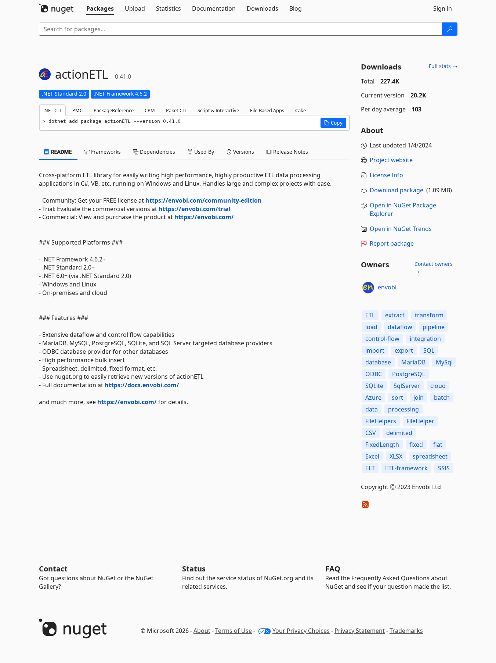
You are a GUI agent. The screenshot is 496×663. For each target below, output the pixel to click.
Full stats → (443, 66)
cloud (438, 386)
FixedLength (382, 445)
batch (442, 397)
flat (437, 445)
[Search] (449, 29)
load (371, 327)
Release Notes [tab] (290, 151)
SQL (428, 350)
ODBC (373, 374)
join (418, 397)
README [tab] (61, 151)
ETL (370, 315)
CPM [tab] (150, 110)
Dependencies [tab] (156, 151)
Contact (53, 569)
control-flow (382, 339)
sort (397, 397)
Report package (392, 243)
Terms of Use (233, 631)
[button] (333, 123)
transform (429, 315)
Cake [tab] (300, 110)
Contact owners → (433, 267)
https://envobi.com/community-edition (203, 200)
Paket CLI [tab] (176, 110)
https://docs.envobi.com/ (142, 385)
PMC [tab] (77, 110)
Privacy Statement (359, 631)
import (374, 350)
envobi (387, 287)
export (404, 350)
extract (395, 315)
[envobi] (368, 287)
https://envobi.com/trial (195, 209)
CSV (370, 433)
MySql (444, 362)
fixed (416, 445)
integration (425, 339)
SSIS (444, 468)
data (371, 409)
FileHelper (420, 421)
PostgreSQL (408, 374)
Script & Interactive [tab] (218, 110)
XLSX (396, 456)
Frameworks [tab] (105, 151)
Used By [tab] (203, 151)
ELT (370, 468)
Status (194, 569)
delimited (399, 433)
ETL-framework (406, 468)
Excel (372, 456)
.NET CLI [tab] (52, 110)
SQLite (374, 386)
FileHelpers (380, 421)
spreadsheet (430, 456)
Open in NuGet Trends (401, 229)
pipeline (434, 327)
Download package (396, 190)
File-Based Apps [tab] (267, 110)
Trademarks (406, 631)
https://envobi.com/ (204, 217)
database (378, 362)
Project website (391, 160)
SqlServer (407, 386)
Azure (373, 397)
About (201, 631)
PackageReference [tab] (114, 110)
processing (403, 409)
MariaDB (413, 362)
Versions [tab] (243, 151)
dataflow (400, 327)
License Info (386, 175)
